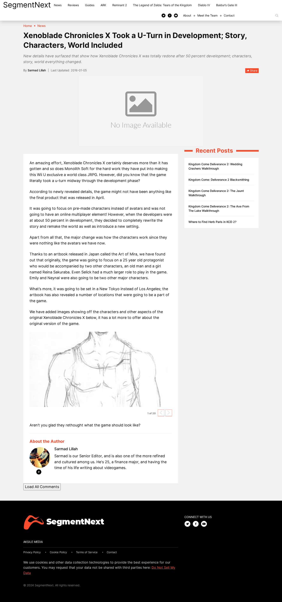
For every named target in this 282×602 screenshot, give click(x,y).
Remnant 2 (119, 5)
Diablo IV (204, 5)
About (187, 15)
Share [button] (253, 70)
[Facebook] (170, 15)
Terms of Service (87, 552)
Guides (89, 5)
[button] (161, 412)
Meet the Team (207, 15)
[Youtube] (176, 15)
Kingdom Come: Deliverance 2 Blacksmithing (218, 179)
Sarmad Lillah (37, 70)
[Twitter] (163, 15)
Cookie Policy (58, 552)
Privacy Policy (32, 552)
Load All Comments (42, 487)
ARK (103, 5)
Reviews (73, 5)
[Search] (277, 15)
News (58, 5)
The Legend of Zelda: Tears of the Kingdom (162, 5)
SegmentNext (27, 4)
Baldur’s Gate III (226, 5)
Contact (229, 15)
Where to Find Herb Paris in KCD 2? (212, 222)
